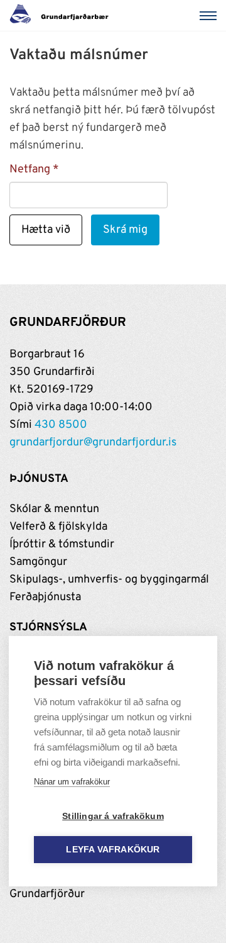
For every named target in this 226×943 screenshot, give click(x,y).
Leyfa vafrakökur (112, 849)
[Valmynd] (210, 15)
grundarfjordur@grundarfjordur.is (92, 442)
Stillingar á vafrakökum (113, 816)
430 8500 (61, 425)
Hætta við (45, 230)
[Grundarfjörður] (62, 15)
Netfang (29, 169)
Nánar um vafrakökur (72, 781)
